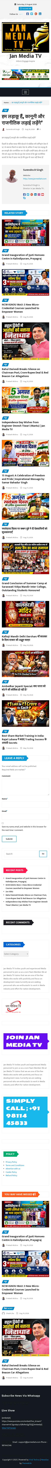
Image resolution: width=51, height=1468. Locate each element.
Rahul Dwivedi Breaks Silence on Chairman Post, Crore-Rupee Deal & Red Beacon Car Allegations (25, 373)
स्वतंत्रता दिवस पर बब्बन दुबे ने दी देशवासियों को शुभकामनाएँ (24, 530)
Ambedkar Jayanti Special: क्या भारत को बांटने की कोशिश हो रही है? (24, 688)
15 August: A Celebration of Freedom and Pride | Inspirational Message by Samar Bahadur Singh (23, 479)
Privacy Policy (11, 1162)
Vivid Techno (34, 1459)
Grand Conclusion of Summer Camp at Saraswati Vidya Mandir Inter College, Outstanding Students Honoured (24, 587)
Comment (6, 776)
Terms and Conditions (15, 1165)
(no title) (9, 891)
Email (4, 811)
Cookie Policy (11, 1172)
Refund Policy (11, 1175)
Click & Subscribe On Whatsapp (15, 1403)
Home (6, 102)
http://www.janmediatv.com (34, 178)
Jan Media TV (26, 56)
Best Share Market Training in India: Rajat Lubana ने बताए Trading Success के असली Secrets (24, 739)
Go (43, 853)
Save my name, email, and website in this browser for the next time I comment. (24, 828)
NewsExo (45, 1459)
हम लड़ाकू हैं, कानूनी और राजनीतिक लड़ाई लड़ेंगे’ (27, 102)
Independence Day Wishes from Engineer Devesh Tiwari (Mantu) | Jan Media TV (23, 426)
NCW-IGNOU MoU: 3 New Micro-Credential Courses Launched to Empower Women (20, 308)
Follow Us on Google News (13, 1435)
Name (5, 799)
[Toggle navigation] (25, 92)
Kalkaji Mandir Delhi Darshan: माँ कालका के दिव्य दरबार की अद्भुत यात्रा (24, 638)
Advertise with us (13, 1168)
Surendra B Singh (13, 129)
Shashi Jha (10, 1313)
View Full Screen (9, 1428)
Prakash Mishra (12, 263)
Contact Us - (7, 1442)
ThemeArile (27, 1463)
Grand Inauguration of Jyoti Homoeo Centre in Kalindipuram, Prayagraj (23, 257)
